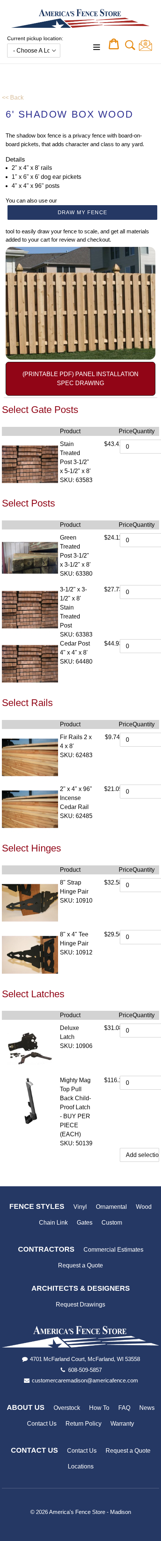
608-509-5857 (85, 1370)
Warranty (122, 1423)
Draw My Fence (82, 212)
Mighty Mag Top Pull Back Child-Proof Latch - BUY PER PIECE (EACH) (75, 1107)
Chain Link (53, 1222)
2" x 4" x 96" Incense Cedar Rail (76, 798)
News (147, 1408)
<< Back (13, 97)
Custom (111, 1222)
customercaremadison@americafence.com (85, 1380)
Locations (81, 1466)
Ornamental (111, 1207)
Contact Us (42, 1423)
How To (99, 1408)
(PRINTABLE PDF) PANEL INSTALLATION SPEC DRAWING (80, 378)
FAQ (124, 1408)
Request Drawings (80, 1304)
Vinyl (80, 1207)
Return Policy (83, 1423)
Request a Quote (80, 1265)
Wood (144, 1207)
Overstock (67, 1408)
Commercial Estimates (113, 1249)
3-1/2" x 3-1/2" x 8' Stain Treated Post (73, 607)
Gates (84, 1222)
